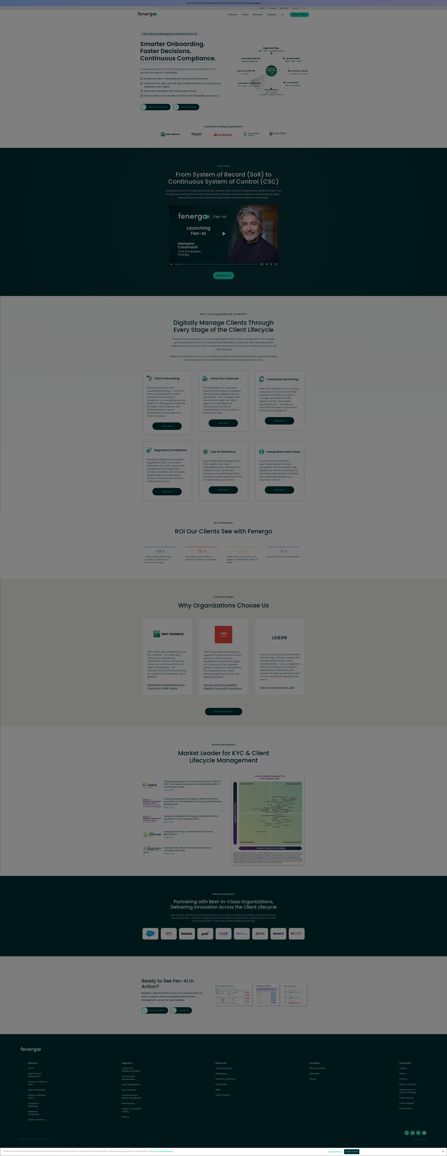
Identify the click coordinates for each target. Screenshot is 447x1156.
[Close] (443, 1151)
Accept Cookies (351, 1152)
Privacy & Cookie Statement (161, 1151)
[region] (223, 1152)
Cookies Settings (335, 1152)
